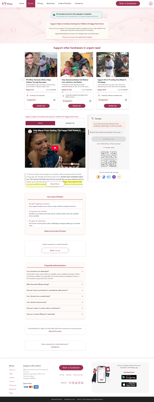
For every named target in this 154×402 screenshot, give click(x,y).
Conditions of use (69, 399)
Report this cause (55, 331)
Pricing (40, 3)
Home (21, 3)
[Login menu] (151, 4)
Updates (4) (70, 123)
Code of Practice (64, 3)
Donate (31, 3)
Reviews (68, 375)
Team (11, 374)
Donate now (41, 106)
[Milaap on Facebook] (70, 383)
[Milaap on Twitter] (73, 383)
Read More (55, 184)
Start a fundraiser (71, 367)
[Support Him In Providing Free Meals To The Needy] (112, 64)
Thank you (12, 385)
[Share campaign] (54, 100)
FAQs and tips (78, 375)
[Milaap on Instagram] (79, 383)
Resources (50, 3)
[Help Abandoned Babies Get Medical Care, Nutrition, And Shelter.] (77, 64)
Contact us (79, 3)
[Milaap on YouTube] (82, 383)
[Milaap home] (7, 3)
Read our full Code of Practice (55, 231)
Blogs (11, 393)
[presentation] (22, 79)
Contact (11, 381)
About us (12, 370)
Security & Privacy (56, 399)
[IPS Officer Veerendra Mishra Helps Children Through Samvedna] (41, 64)
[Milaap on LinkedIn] (76, 383)
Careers (11, 377)
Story (40, 123)
